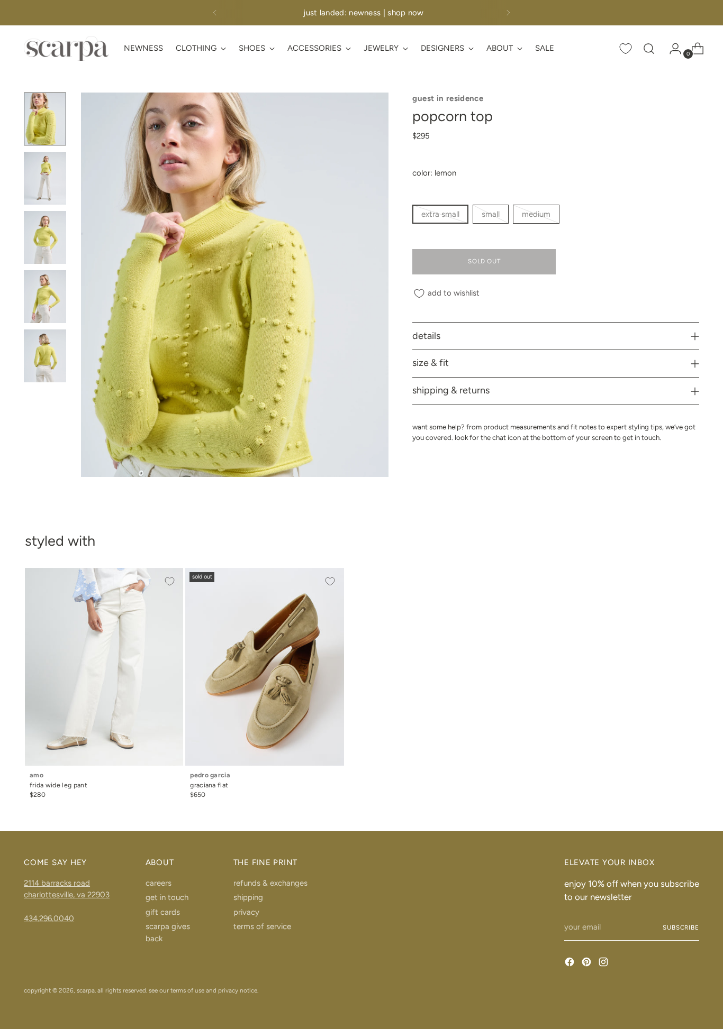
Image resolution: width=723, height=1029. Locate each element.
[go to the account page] (671, 48)
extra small (440, 214)
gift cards (163, 912)
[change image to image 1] (45, 119)
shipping (248, 897)
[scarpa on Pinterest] (587, 964)
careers (158, 883)
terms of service (262, 926)
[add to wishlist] (169, 581)
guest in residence (447, 98)
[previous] (215, 12)
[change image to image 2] (45, 178)
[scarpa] (66, 48)
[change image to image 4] (45, 296)
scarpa (86, 990)
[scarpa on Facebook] (570, 964)
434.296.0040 (49, 918)
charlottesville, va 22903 (67, 894)
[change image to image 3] (45, 237)
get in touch (167, 897)
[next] (508, 12)
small (491, 214)
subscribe (681, 927)
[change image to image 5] (45, 355)
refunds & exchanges (270, 883)
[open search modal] (648, 48)
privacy (246, 912)
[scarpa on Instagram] (604, 964)
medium (536, 214)
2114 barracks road (57, 883)
